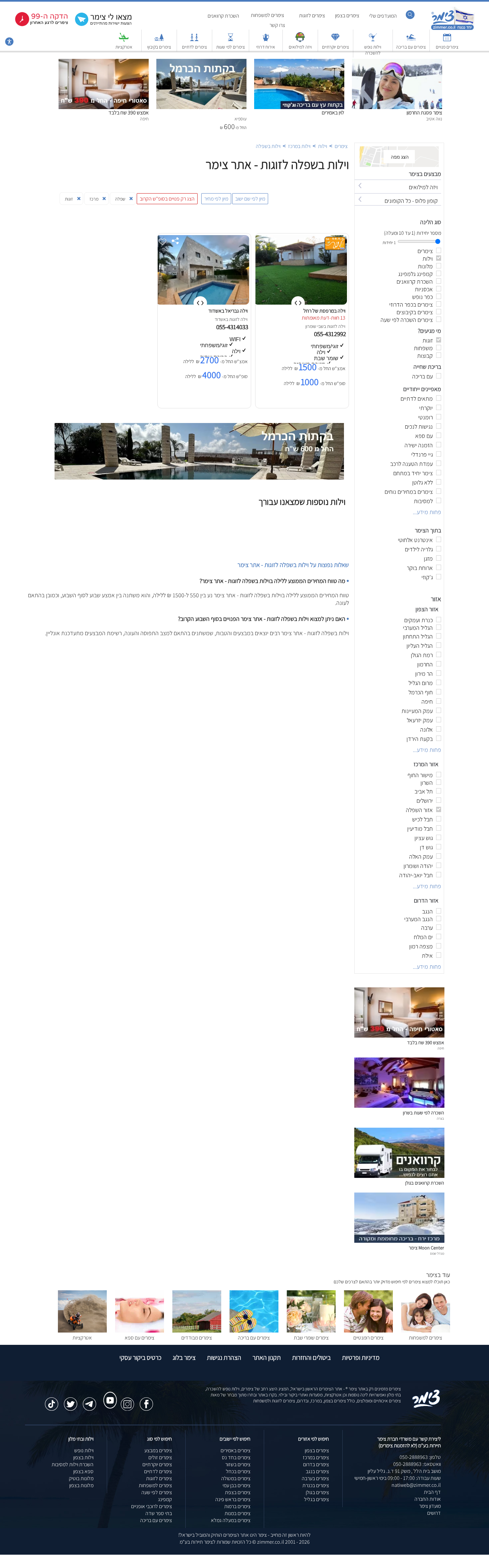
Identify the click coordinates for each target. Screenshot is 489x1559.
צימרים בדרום (316, 1464)
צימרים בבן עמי (236, 1485)
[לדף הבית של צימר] (452, 29)
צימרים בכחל (238, 1471)
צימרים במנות (237, 1513)
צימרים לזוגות (312, 15)
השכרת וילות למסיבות (72, 1464)
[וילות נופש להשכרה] (373, 40)
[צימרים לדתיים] (194, 40)
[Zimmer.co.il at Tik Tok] (51, 1400)
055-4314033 (232, 327)
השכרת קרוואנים (223, 15)
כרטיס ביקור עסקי (140, 1357)
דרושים (434, 1512)
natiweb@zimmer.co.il (416, 1485)
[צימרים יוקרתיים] (335, 40)
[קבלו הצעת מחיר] (100, 25)
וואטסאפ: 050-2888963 (417, 1464)
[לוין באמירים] (299, 62)
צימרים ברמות (237, 1506)
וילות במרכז (299, 146)
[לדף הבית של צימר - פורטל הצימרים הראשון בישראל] (426, 1406)
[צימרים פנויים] (447, 40)
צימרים (341, 146)
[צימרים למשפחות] (425, 1330)
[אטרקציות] (124, 40)
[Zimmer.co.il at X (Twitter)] (70, 1400)
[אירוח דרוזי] (266, 40)
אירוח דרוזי (265, 47)
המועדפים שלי (383, 15)
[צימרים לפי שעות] (231, 40)
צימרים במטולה (235, 1478)
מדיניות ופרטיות (361, 1357)
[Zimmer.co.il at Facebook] (146, 1400)
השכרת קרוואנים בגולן (424, 1183)
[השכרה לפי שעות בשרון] (399, 1105)
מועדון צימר (430, 1505)
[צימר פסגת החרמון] (397, 62)
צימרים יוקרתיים (335, 47)
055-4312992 (330, 334)
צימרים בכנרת (315, 1485)
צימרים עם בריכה (411, 47)
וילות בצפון (83, 1457)
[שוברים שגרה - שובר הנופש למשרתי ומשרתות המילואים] (300, 40)
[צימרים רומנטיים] (368, 1330)
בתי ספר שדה (158, 1513)
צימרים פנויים (447, 47)
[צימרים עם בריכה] (411, 40)
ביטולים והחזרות (311, 1357)
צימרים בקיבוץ (159, 47)
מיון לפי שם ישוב (250, 198)
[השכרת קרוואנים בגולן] (399, 1176)
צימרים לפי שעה (156, 1492)
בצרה (440, 1118)
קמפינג (165, 1499)
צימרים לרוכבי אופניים (151, 1506)
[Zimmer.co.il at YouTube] (108, 1394)
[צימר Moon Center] (399, 1240)
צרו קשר (277, 25)
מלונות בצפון (81, 1485)
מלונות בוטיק (81, 1478)
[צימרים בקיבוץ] (159, 40)
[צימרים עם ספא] (139, 1330)
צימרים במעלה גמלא (230, 1520)
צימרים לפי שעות (230, 47)
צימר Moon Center (426, 1247)
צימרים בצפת (237, 1492)
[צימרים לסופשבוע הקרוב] (37, 24)
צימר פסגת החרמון (424, 112)
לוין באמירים (333, 112)
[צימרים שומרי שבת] (311, 1330)
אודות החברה (427, 1498)
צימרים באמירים (235, 1450)
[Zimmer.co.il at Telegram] (89, 1400)
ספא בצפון (83, 1471)
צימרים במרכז (316, 1457)
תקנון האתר (266, 1357)
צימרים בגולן (317, 1492)
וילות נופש (83, 1450)
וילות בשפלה (268, 146)
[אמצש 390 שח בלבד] (104, 62)
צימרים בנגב (317, 1471)
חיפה (440, 1048)
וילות (322, 146)
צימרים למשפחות (267, 15)
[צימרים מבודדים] (196, 1330)
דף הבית (432, 1491)
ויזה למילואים (300, 47)
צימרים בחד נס (236, 1457)
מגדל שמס (437, 1253)
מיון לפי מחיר (216, 198)
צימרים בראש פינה (232, 1499)
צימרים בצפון (347, 15)
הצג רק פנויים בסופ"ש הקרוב (167, 198)
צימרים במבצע (158, 1450)
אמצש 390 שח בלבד (128, 112)
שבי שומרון (314, 326)
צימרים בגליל (316, 1499)
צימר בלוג (184, 1357)
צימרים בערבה (315, 1478)
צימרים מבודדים (196, 1337)
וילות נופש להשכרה (372, 50)
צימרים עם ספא (139, 1337)
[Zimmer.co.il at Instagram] (127, 1400)
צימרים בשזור (237, 1464)
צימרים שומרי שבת (311, 1337)
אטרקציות (123, 47)
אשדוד (220, 319)
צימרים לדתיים (194, 47)
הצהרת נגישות (224, 1357)
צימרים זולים (160, 1457)
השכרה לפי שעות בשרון (423, 1112)
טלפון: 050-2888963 (420, 1457)
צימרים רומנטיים (368, 1337)
